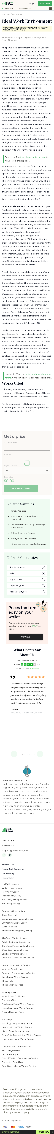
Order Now (44, 1132)
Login (31, 4)
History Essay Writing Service (16, 1031)
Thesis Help (7, 981)
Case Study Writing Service (15, 950)
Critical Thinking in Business (23, 533)
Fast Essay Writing (11, 903)
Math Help (7, 1019)
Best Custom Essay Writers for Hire (19, 1066)
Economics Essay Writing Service (17, 919)
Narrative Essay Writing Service (17, 1027)
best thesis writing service (33, 157)
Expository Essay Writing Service (17, 1008)
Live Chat (9, 8)
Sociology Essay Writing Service (17, 1023)
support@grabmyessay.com (15, 850)
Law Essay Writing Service (14, 954)
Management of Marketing (23, 538)
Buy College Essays (11, 1050)
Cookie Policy (8, 873)
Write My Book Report (12, 969)
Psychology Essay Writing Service (18, 1004)
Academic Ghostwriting (13, 911)
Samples (6, 14)
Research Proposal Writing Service (18, 973)
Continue (25, 637)
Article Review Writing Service (16, 942)
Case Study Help (10, 915)
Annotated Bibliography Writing (17, 930)
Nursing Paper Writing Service (16, 965)
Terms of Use (8, 864)
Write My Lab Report (12, 888)
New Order (45, 3)
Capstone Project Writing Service (18, 946)
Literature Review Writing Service (18, 957)
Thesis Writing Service (12, 985)
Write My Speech (10, 992)
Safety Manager (18, 511)
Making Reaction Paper (13, 1012)
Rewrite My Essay (10, 892)
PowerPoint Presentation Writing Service (21, 1035)
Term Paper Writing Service (15, 977)
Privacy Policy (8, 878)
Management (18, 14)
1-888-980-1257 (24, 8)
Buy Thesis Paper (10, 1054)
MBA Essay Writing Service (14, 899)
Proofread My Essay (11, 895)
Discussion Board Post (13, 1062)
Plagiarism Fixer (9, 1000)
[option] (28, 693)
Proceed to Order (21, 488)
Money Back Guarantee (13, 869)
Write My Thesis (9, 926)
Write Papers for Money (13, 996)
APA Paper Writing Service (14, 938)
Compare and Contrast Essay (16, 1046)
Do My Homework (10, 884)
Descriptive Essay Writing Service (18, 1039)
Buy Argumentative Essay (14, 923)
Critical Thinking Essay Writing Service (20, 1058)
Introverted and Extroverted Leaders (28, 544)
